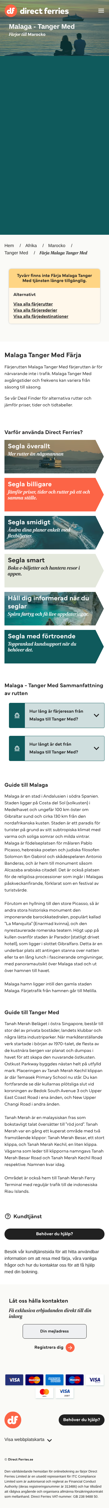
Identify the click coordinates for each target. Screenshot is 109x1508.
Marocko (56, 245)
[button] (57, 715)
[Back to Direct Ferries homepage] (36, 10)
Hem (9, 245)
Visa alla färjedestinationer (40, 316)
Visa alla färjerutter (33, 304)
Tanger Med (16, 253)
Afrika (31, 245)
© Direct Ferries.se (18, 1459)
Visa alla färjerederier (35, 310)
